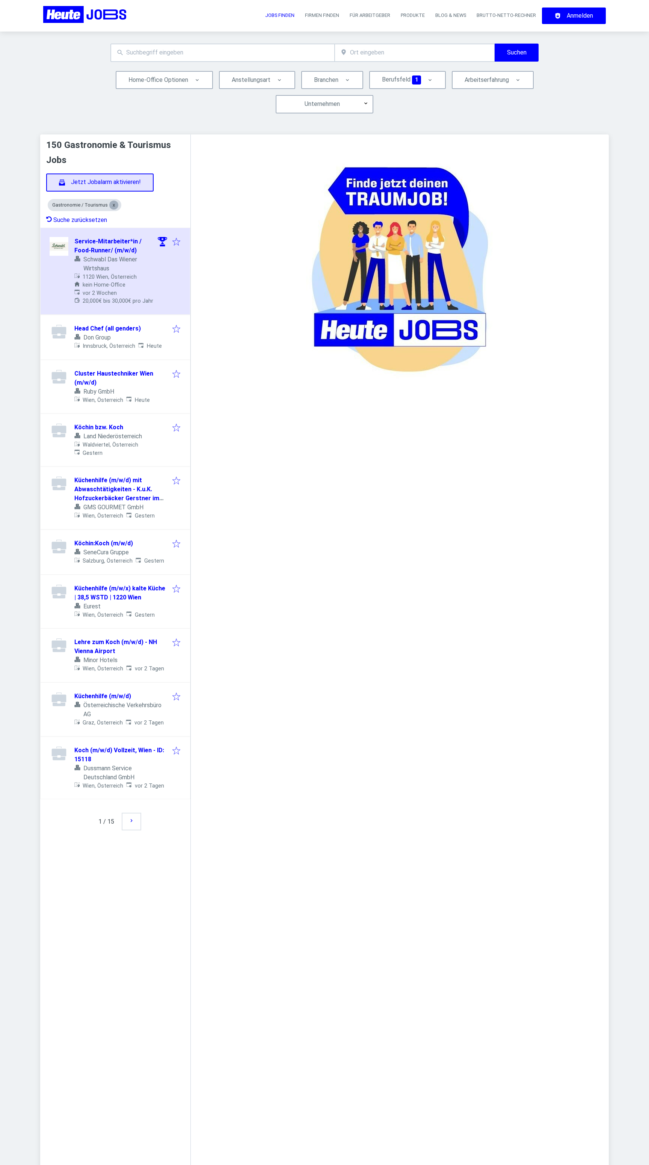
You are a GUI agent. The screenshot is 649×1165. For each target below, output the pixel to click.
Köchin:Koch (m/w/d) (103, 543)
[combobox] (222, 53)
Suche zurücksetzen (80, 219)
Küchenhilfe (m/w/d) (102, 696)
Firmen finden (322, 15)
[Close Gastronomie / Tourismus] (113, 205)
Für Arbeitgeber (370, 15)
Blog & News (450, 15)
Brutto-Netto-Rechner (506, 15)
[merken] (176, 242)
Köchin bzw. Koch (98, 427)
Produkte (413, 15)
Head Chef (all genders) (107, 328)
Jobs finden (279, 15)
